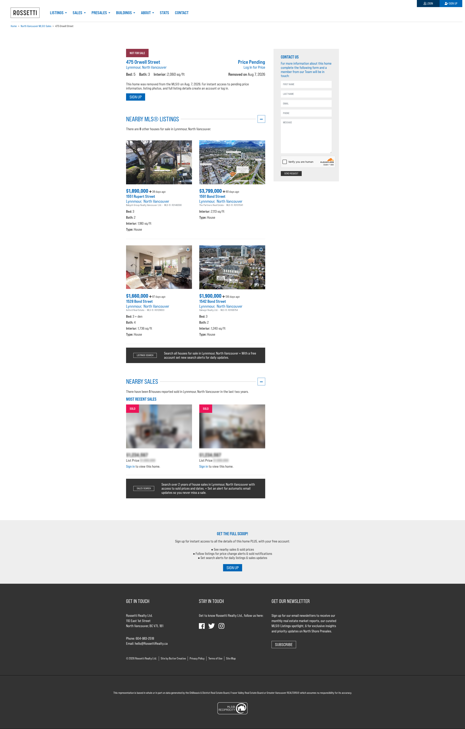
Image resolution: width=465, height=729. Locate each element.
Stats (164, 12)
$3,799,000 (211, 191)
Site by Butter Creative (173, 658)
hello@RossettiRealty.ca (151, 643)
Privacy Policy (197, 658)
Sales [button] (78, 12)
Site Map (231, 658)
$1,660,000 (137, 296)
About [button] (146, 12)
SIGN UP (233, 567)
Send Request (291, 173)
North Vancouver (156, 201)
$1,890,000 (137, 191)
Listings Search (145, 355)
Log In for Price (254, 67)
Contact (182, 12)
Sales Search (144, 488)
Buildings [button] (124, 12)
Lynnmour (133, 201)
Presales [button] (100, 12)
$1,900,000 (210, 296)
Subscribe (284, 644)
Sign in (130, 466)
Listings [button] (57, 12)
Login (429, 3)
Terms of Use (215, 658)
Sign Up (452, 3)
